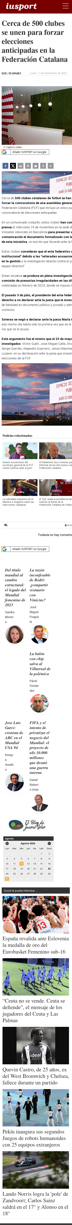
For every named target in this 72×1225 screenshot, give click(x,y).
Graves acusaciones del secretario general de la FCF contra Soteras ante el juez (18, 465)
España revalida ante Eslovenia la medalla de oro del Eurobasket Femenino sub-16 (36, 945)
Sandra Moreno (9, 617)
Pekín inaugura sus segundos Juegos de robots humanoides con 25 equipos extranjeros (34, 1138)
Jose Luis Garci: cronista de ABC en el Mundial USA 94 (14, 735)
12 (21, 863)
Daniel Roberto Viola (34, 784)
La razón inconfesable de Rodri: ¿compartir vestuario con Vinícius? (40, 585)
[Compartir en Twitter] (13, 166)
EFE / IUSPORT (11, 73)
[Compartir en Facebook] (5, 166)
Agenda (9, 838)
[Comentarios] (36, 166)
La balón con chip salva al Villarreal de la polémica (40, 663)
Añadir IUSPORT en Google (29, 152)
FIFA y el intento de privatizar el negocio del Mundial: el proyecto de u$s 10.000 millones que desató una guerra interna (40, 747)
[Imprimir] (20, 166)
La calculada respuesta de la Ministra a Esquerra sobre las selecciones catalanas (18, 502)
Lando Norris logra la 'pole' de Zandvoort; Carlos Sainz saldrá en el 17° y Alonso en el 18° (35, 1203)
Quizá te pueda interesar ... (20, 890)
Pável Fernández (34, 685)
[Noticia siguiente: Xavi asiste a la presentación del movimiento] (51, 166)
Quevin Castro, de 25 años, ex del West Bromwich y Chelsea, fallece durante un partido (36, 1076)
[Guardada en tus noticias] (28, 166)
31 (7, 878)
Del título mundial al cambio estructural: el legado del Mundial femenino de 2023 (15, 587)
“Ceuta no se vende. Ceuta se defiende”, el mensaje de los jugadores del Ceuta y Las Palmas (34, 1010)
